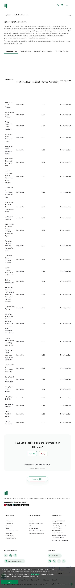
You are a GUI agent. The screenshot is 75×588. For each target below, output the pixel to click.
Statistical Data (9, 535)
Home (9, 15)
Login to (35, 478)
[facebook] (59, 561)
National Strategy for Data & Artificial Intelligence (59, 527)
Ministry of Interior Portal (58, 521)
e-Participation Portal (57, 533)
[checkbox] (32, 453)
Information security (11, 538)
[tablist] (37, 52)
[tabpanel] (37, 241)
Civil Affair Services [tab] (62, 51)
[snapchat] (63, 561)
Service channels (33, 528)
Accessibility (9, 533)
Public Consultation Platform (59, 535)
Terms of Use (9, 526)
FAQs (30, 526)
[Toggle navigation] (66, 5)
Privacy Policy (9, 523)
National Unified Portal (57, 523)
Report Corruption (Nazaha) (35, 523)
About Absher (9, 521)
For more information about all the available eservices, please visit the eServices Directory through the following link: (37, 42)
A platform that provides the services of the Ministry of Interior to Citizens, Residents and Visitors (37, 498)
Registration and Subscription (36, 533)
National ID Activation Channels (37, 531)
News (7, 528)
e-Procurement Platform (58, 537)
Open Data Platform (56, 530)
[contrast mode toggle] (6, 555)
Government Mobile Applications (60, 540)
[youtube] (49, 561)
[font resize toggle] (10, 555)
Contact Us (31, 521)
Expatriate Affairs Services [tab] (43, 51)
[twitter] (54, 561)
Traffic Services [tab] (25, 51)
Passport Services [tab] (11, 51)
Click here (19, 43)
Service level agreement (12, 531)
